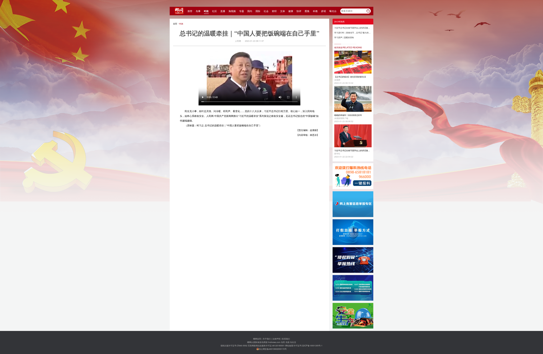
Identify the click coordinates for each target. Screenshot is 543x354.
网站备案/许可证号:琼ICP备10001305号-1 (303, 345)
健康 (290, 11)
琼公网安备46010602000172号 (273, 348)
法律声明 (276, 338)
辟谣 (323, 11)
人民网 (238, 40)
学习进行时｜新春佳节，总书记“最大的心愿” (353, 32)
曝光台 (333, 11)
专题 (241, 11)
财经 (274, 11)
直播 (222, 11)
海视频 (232, 11)
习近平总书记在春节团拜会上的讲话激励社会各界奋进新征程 (353, 27)
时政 (206, 11)
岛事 (198, 11)
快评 (299, 11)
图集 (307, 11)
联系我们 (286, 338)
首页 (175, 23)
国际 (258, 11)
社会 (266, 11)
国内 (249, 11)
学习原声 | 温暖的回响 (344, 37)
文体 (282, 11)
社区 (214, 11)
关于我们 (267, 338)
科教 (315, 11)
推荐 (190, 11)
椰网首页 (257, 338)
